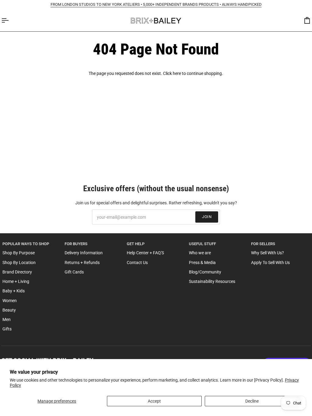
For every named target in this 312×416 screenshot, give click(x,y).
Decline (252, 401)
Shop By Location (19, 262)
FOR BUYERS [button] (76, 243)
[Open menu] (10, 20)
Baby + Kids (13, 290)
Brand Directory (17, 272)
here (177, 73)
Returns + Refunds (82, 262)
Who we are (200, 252)
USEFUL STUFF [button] (202, 243)
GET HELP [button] (135, 243)
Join (206, 216)
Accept (154, 401)
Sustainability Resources (212, 281)
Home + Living (15, 281)
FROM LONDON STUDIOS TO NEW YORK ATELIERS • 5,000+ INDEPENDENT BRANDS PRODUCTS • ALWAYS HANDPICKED (156, 4)
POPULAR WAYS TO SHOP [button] (25, 243)
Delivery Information (84, 252)
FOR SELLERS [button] (263, 243)
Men (6, 319)
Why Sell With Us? (267, 252)
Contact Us (137, 262)
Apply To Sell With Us (270, 262)
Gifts (7, 328)
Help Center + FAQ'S (145, 252)
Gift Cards (74, 272)
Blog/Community (205, 272)
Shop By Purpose (18, 252)
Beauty (9, 310)
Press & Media (202, 262)
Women (9, 300)
